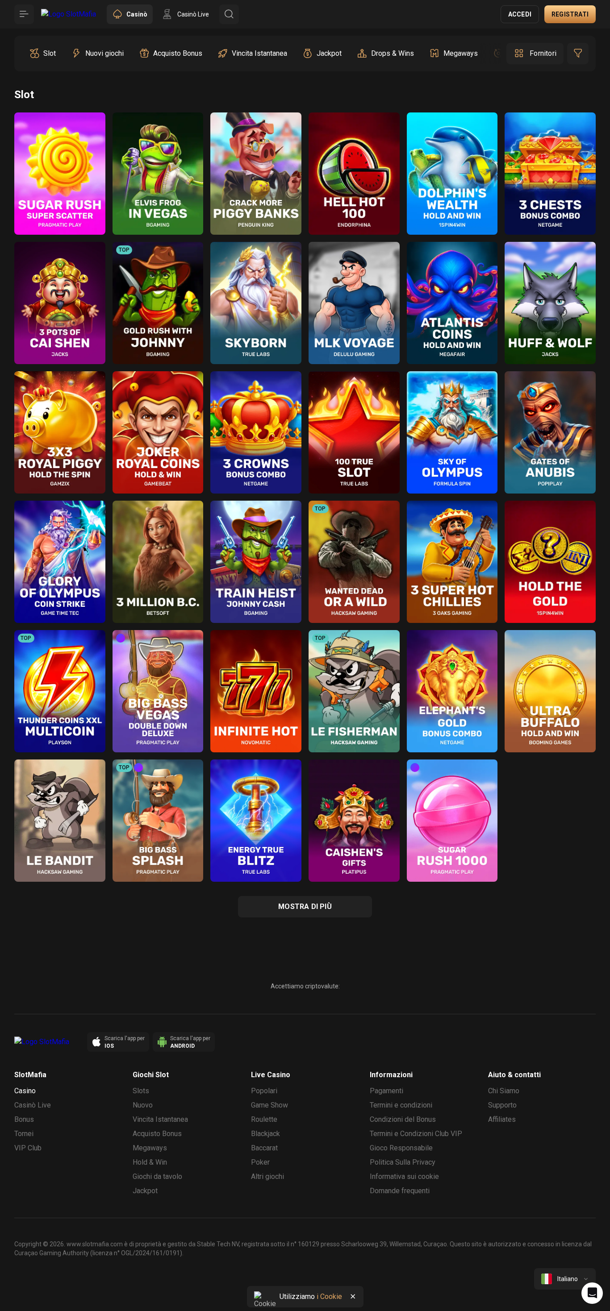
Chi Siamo (503, 1091)
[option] (42, 53)
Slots (141, 1091)
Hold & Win (150, 1162)
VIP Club (28, 1148)
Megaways (150, 1148)
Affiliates (502, 1119)
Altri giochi (267, 1176)
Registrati (570, 14)
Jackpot (145, 1191)
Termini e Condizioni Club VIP (416, 1133)
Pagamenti (386, 1091)
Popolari (264, 1091)
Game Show (269, 1105)
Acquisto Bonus (157, 1133)
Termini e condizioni (401, 1105)
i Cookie (329, 1296)
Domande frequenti (400, 1191)
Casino (25, 1091)
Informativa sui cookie (404, 1176)
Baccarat (264, 1148)
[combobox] (565, 1279)
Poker (260, 1162)
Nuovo (143, 1105)
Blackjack (265, 1133)
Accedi (519, 14)
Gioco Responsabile (401, 1148)
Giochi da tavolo (157, 1176)
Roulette (264, 1119)
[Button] (24, 14)
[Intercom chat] (592, 1293)
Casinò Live (32, 1105)
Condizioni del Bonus (403, 1119)
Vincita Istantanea (160, 1119)
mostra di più (305, 906)
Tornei (23, 1133)
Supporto (502, 1105)
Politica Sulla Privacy (402, 1162)
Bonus (24, 1119)
